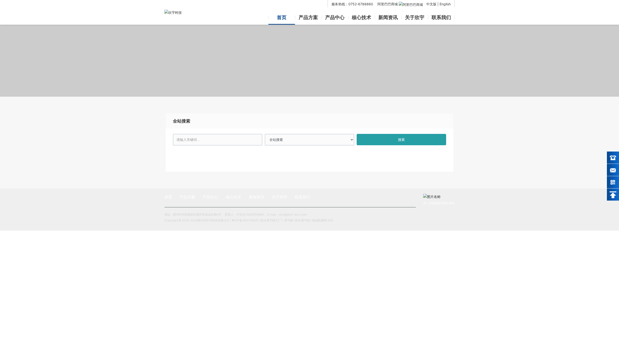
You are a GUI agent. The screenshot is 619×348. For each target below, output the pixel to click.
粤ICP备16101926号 (245, 220)
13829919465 (254, 214)
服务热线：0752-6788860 (353, 4)
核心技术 (361, 17)
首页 (282, 17)
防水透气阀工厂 (271, 220)
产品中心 (335, 17)
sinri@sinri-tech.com (293, 214)
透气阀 (288, 220)
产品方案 (308, 17)
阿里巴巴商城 (388, 4)
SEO (330, 220)
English (445, 4)
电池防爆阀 (319, 220)
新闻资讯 (388, 17)
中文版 (431, 4)
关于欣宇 (414, 17)
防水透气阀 (302, 220)
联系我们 (441, 17)
